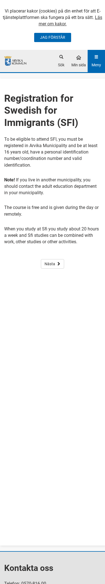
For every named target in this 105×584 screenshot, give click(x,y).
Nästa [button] (50, 264)
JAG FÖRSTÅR (52, 37)
